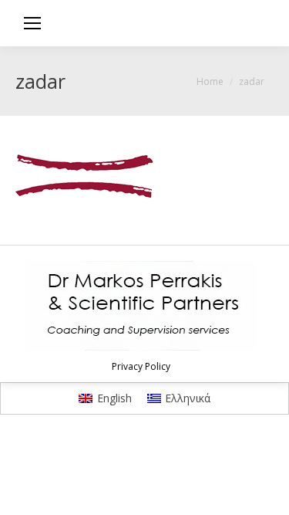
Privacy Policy (141, 366)
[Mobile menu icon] (32, 23)
